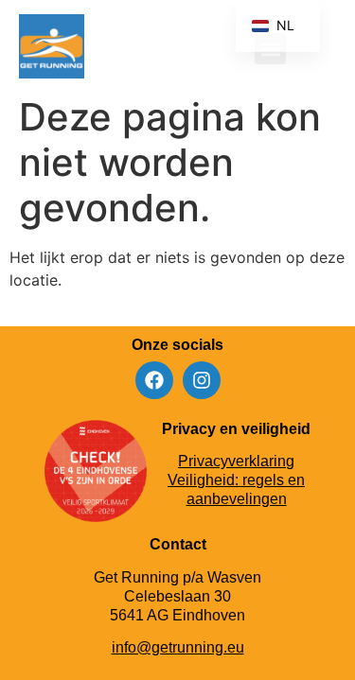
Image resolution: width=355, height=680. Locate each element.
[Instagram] (202, 380)
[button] (320, 48)
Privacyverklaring (236, 461)
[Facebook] (154, 380)
